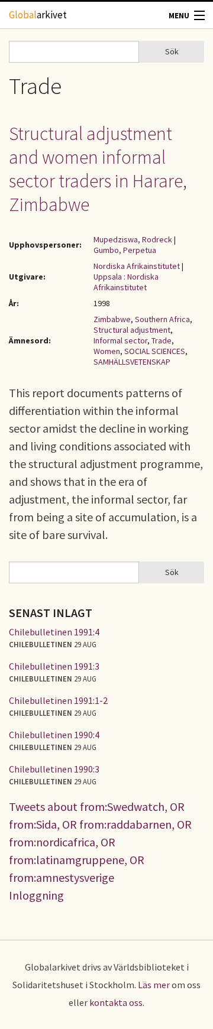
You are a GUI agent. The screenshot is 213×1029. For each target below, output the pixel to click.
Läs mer (154, 985)
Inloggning (36, 895)
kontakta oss (116, 1002)
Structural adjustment (131, 329)
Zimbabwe (112, 319)
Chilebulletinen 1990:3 (54, 769)
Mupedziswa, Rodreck (132, 239)
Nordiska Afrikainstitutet (136, 266)
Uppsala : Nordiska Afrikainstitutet (126, 282)
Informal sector (120, 340)
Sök (172, 51)
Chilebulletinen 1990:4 (54, 735)
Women (106, 351)
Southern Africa (162, 319)
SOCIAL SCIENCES (154, 351)
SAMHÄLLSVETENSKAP (131, 361)
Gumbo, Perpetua (124, 250)
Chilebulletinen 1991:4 (54, 632)
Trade (161, 340)
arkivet (38, 14)
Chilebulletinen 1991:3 (54, 666)
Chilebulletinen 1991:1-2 (58, 700)
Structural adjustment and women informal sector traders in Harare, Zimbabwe (98, 169)
